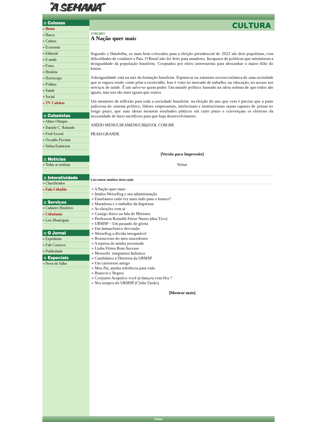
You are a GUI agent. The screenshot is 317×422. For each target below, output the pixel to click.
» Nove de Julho (55, 263)
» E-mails (50, 59)
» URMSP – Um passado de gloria (119, 223)
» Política (49, 84)
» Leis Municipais (56, 220)
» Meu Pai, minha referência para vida (123, 268)
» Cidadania (52, 214)
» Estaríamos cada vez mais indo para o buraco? (131, 198)
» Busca (48, 35)
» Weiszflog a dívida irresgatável (118, 233)
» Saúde (48, 90)
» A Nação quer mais (108, 189)
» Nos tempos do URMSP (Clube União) (125, 283)
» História (50, 72)
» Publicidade (53, 251)
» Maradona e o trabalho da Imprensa (122, 203)
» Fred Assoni (53, 134)
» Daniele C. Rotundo (59, 127)
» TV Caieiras (54, 103)
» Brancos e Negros (107, 273)
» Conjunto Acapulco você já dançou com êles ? (131, 278)
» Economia (51, 47)
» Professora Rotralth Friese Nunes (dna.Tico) (129, 218)
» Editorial (50, 53)
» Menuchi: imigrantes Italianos (118, 253)
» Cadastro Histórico (58, 208)
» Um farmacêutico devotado (115, 228)
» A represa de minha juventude (117, 243)
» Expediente (52, 239)
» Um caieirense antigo (110, 263)
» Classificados (54, 183)
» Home (49, 29)
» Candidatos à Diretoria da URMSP (121, 258)
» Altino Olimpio (55, 121)
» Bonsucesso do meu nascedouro (119, 238)
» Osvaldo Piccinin (57, 140)
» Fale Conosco (54, 245)
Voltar (158, 419)
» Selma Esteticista (56, 146)
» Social (48, 97)
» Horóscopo (52, 78)
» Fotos (48, 66)
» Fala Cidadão (55, 189)
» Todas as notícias (56, 164)
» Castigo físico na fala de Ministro (120, 213)
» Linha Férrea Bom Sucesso (115, 248)
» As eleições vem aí (108, 208)
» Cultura (49, 41)
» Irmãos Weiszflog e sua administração (124, 194)
